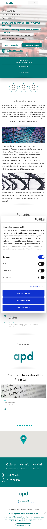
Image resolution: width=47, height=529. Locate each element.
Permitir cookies (23, 293)
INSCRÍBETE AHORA (23, 525)
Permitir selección (23, 301)
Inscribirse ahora (32, 45)
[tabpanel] (23, 399)
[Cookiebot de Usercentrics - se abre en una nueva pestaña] (34, 219)
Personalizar (35, 286)
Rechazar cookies (23, 308)
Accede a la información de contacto (23, 503)
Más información (11, 45)
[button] (15, 425)
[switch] (41, 264)
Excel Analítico (9, 402)
